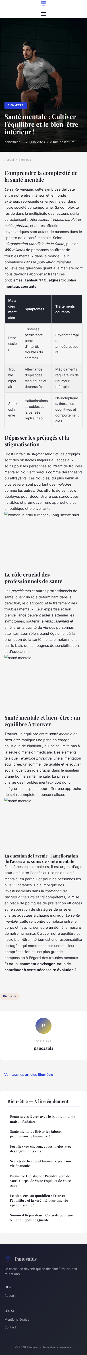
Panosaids (26, 1258)
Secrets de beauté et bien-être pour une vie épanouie (41, 1163)
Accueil (9, 159)
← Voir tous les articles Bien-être (26, 1074)
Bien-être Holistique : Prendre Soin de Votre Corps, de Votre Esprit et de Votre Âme (40, 1181)
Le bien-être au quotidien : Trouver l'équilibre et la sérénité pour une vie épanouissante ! (39, 1200)
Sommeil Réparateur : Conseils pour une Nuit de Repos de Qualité (42, 1217)
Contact (10, 1327)
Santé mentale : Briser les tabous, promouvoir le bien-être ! (36, 1133)
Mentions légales (16, 1319)
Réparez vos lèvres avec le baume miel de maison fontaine (42, 1118)
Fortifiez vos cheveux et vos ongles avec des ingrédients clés (40, 1148)
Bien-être (16, 105)
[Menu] (43, 14)
